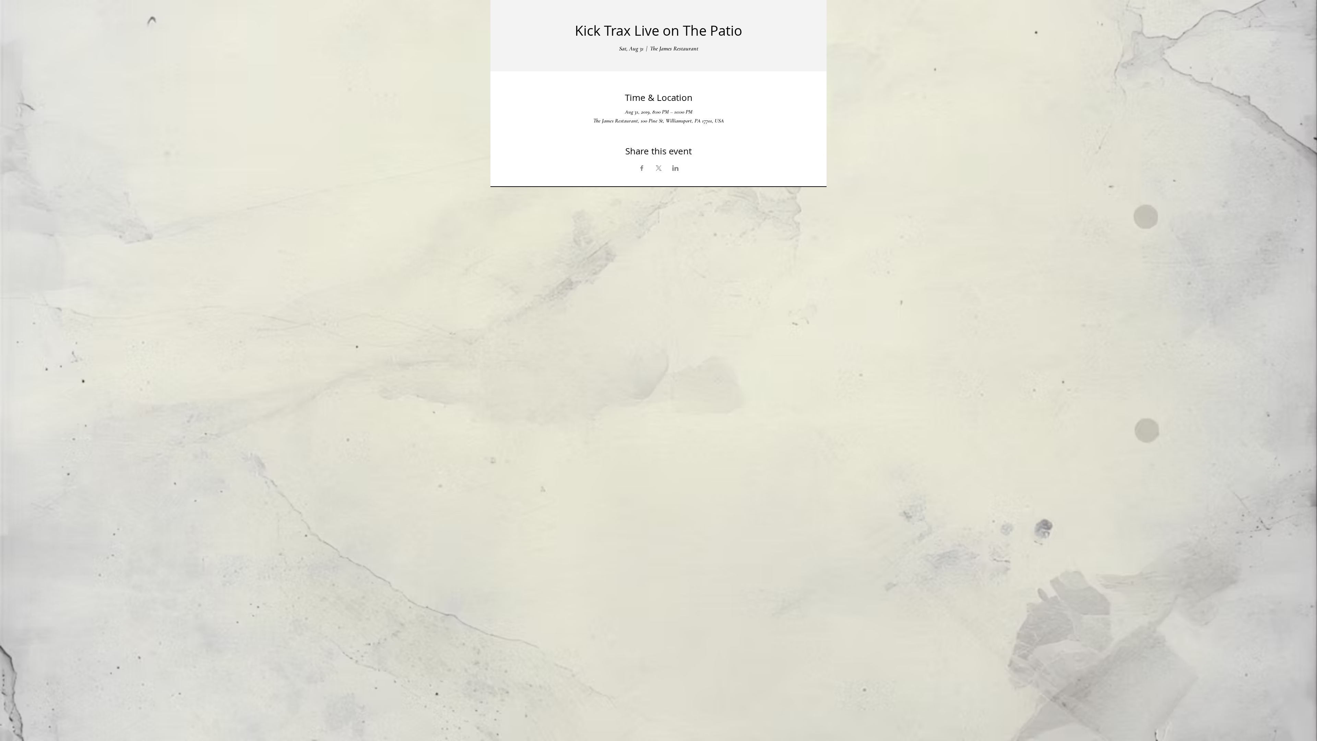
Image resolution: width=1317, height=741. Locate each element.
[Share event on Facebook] (642, 168)
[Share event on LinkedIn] (675, 168)
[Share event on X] (658, 168)
